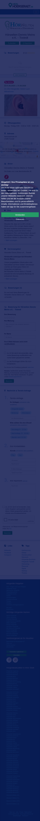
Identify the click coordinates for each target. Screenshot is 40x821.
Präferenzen (20, 219)
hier (11, 206)
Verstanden (20, 214)
